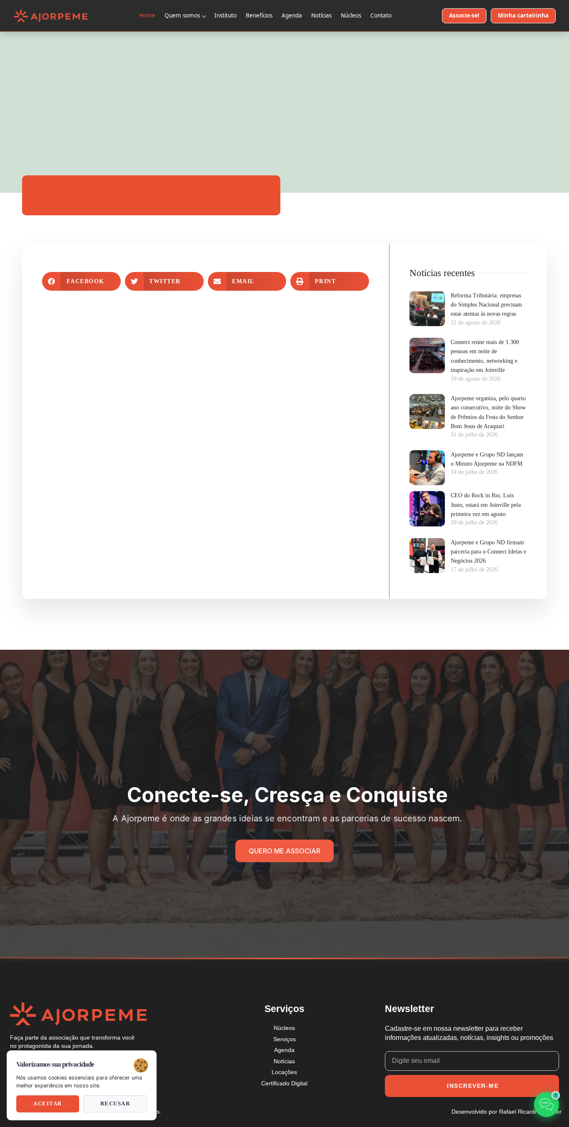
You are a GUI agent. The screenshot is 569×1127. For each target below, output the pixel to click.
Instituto (226, 15)
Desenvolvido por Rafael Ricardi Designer (507, 1111)
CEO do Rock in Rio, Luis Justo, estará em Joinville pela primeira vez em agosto (486, 504)
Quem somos (182, 15)
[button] (81, 281)
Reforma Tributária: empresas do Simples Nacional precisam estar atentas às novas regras (486, 304)
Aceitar (47, 1104)
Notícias (321, 15)
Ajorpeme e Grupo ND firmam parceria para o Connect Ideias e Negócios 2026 (488, 551)
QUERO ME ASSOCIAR (284, 851)
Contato (381, 15)
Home (147, 15)
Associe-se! (464, 15)
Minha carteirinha (523, 15)
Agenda (292, 15)
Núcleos (351, 15)
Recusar (115, 1104)
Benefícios (259, 15)
